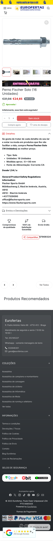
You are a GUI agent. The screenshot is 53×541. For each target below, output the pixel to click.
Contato (5, 448)
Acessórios (7, 371)
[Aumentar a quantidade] (13, 118)
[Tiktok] (24, 494)
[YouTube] (33, 494)
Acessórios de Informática (13, 391)
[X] (15, 494)
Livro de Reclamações (12, 458)
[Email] (42, 494)
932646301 (13, 348)
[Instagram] (19, 494)
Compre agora (14, 125)
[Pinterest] (28, 494)
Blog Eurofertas (9, 453)
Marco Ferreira (27, 252)
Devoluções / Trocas (11, 428)
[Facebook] (10, 494)
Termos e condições (11, 423)
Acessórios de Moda (11, 396)
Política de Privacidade (12, 438)
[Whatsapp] (38, 494)
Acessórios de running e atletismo (17, 401)
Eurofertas (31, 506)
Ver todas (6, 406)
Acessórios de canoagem (13, 381)
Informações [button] (10, 415)
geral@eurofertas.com (18, 351)
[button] (7, 8)
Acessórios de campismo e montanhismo (20, 376)
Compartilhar (32, 237)
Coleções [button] (8, 363)
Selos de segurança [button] (14, 467)
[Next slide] (50, 72)
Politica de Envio (9, 443)
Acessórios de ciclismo (12, 386)
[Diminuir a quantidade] (4, 118)
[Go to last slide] (3, 72)
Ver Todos (44, 285)
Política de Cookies (10, 433)
